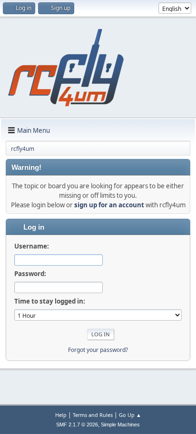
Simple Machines (120, 424)
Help (61, 414)
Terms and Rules (93, 414)
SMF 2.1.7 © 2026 (77, 424)
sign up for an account (109, 205)
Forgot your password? (98, 350)
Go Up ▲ (130, 414)
